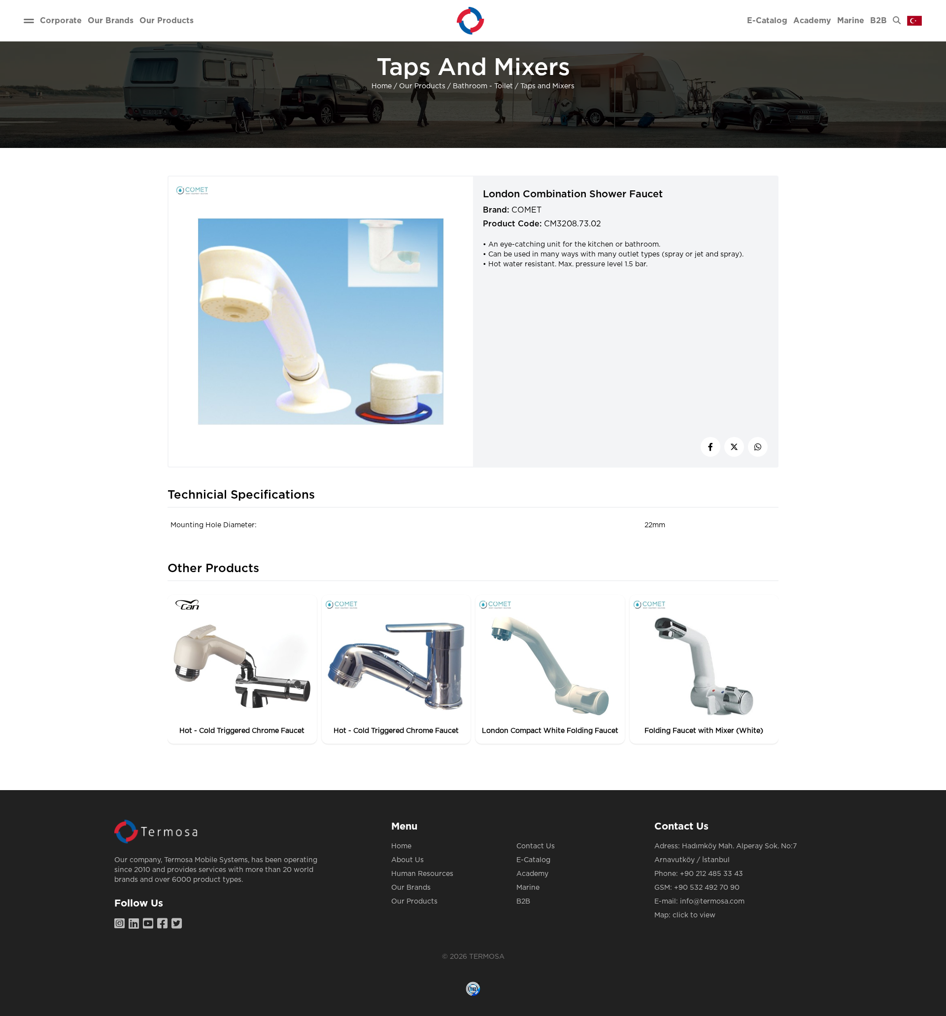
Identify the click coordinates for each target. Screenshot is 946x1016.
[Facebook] (164, 924)
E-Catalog (533, 860)
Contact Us (535, 846)
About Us (407, 860)
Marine (528, 887)
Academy (532, 874)
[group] (242, 669)
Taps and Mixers (547, 86)
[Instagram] (121, 924)
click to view (694, 915)
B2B (523, 901)
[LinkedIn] (136, 924)
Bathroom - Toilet (483, 86)
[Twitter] (178, 924)
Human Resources (422, 874)
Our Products (422, 86)
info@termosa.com (712, 901)
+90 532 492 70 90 (707, 887)
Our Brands (411, 887)
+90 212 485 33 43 (711, 874)
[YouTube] (150, 924)
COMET (526, 210)
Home (382, 86)
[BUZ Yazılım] (473, 988)
